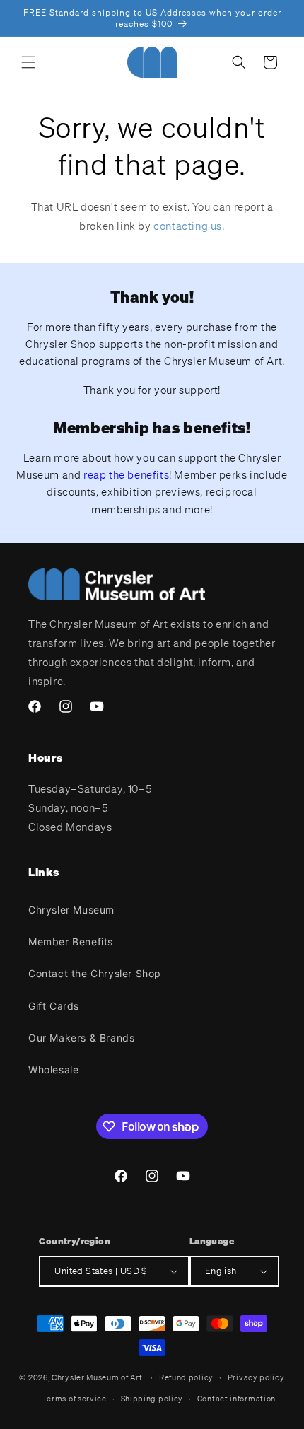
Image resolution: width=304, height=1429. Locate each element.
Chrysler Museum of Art (97, 1377)
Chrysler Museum (71, 910)
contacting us (187, 225)
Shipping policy (152, 1399)
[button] (28, 62)
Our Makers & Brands (81, 1038)
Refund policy (186, 1377)
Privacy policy (256, 1377)
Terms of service (74, 1399)
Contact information (236, 1399)
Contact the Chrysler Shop (94, 973)
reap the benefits (126, 474)
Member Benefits (70, 941)
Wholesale (53, 1069)
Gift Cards (53, 1006)
